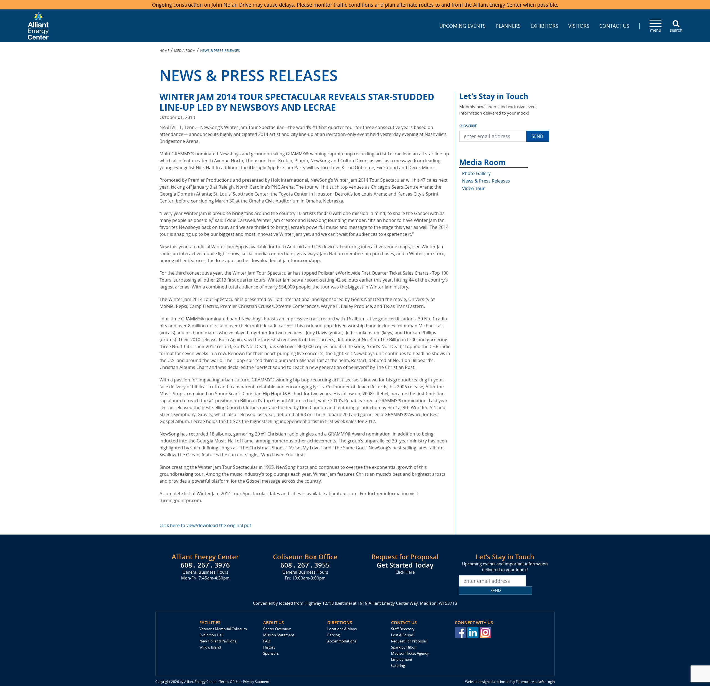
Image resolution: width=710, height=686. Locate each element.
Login (550, 681)
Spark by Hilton (404, 647)
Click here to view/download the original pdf (205, 525)
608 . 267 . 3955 (305, 565)
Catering (398, 665)
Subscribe (468, 125)
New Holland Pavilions (217, 641)
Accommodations (341, 641)
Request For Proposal (409, 641)
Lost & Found (402, 634)
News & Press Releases (486, 181)
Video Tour (473, 188)
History (269, 647)
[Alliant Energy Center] (38, 25)
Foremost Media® (530, 681)
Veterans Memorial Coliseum (223, 628)
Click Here (405, 572)
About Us (273, 623)
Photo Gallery (476, 173)
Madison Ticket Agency (410, 653)
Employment (401, 659)
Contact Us (404, 623)
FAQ (266, 641)
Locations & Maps (342, 628)
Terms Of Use (229, 681)
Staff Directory (403, 628)
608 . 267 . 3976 (205, 565)
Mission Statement (278, 634)
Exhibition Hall (211, 634)
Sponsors (271, 653)
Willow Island (210, 647)
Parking (333, 634)
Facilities (209, 623)
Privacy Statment (256, 681)
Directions (339, 623)
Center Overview (277, 628)
